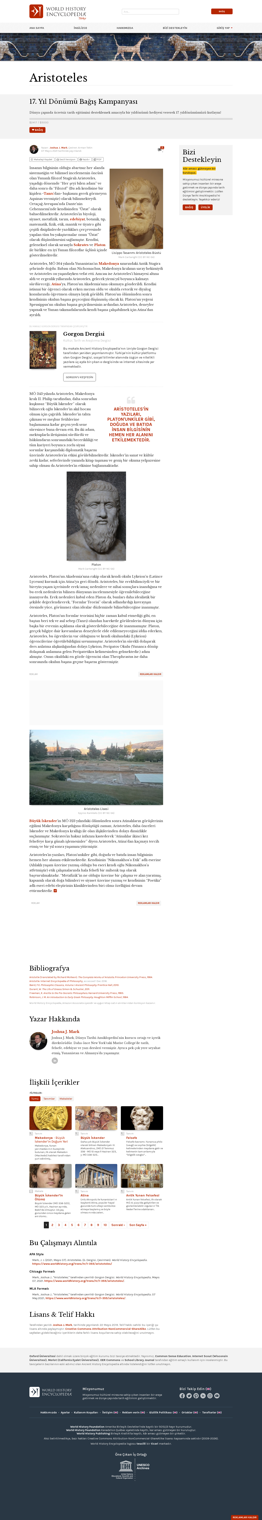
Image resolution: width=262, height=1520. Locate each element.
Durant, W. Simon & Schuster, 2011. (59, 989)
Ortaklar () (190, 1412)
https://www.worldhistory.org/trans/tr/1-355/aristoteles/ (72, 1263)
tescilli (141, 1443)
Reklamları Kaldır (150, 674)
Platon (100, 245)
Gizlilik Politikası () (163, 1412)
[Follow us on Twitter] (189, 1397)
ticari (154, 1443)
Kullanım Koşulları (86, 1412)
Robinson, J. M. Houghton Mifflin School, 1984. (78, 997)
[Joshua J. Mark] (55, 1061)
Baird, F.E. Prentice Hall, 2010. (74, 985)
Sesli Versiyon (65, 159)
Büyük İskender (43, 821)
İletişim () (110, 1412)
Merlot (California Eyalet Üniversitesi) (73, 1360)
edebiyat (77, 219)
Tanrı (48, 194)
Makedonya (109, 264)
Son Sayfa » (138, 1225)
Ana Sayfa (36, 28)
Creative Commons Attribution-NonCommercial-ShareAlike (105, 1328)
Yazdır (84, 159)
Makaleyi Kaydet (41, 159)
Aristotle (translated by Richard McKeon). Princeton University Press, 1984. (91, 977)
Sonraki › (118, 1225)
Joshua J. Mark (58, 147)
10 (105, 1225)
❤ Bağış (37, 130)
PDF (97, 159)
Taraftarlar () (212, 1412)
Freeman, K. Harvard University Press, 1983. (76, 993)
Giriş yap (223, 28)
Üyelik (205, 207)
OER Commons (110, 1360)
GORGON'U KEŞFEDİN (79, 377)
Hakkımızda (125, 28)
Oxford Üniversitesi (42, 1356)
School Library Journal (139, 1360)
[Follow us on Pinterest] (196, 1397)
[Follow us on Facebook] (182, 1397)
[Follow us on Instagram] (210, 1397)
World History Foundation (87, 1426)
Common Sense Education (173, 1356)
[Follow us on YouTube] (217, 1397)
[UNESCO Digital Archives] (131, 1469)
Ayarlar (65, 1412)
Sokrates (81, 245)
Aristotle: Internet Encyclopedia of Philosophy (56, 981)
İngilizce (80, 28)
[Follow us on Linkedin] (203, 1397)
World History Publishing (93, 1433)
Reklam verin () (133, 1412)
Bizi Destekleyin (175, 28)
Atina (56, 284)
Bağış (189, 207)
